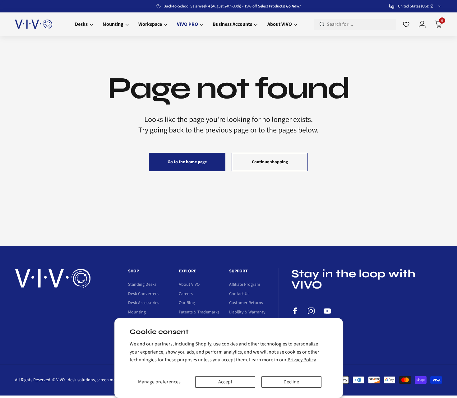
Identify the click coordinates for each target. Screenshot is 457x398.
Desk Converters (143, 294)
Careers (186, 294)
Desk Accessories (143, 303)
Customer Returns (246, 303)
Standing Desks (142, 285)
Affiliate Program (244, 285)
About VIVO (189, 285)
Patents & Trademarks (199, 312)
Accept (225, 381)
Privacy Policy (302, 359)
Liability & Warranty (247, 312)
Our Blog (187, 303)
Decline (291, 381)
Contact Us (239, 294)
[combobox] (415, 6)
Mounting (137, 312)
